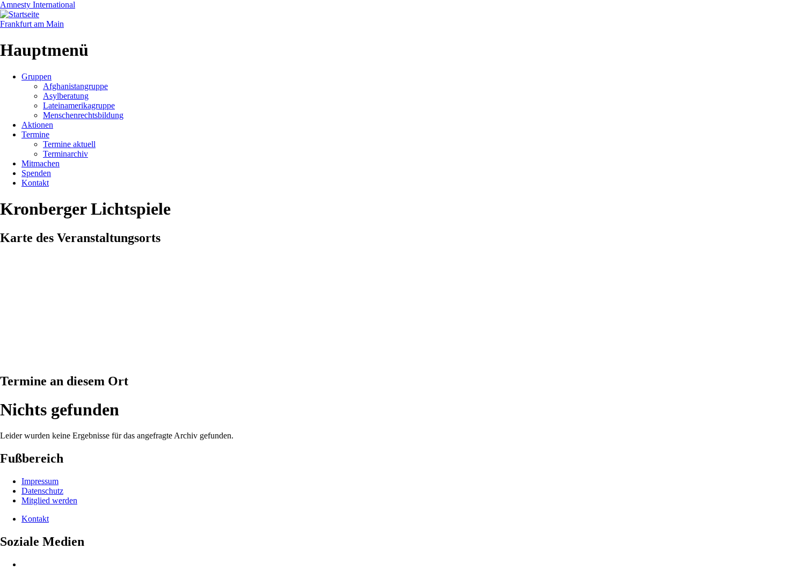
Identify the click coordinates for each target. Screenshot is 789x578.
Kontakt (35, 182)
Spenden (36, 173)
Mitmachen (40, 163)
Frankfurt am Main (32, 23)
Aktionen (37, 124)
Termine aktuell (69, 144)
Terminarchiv (65, 153)
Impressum (40, 481)
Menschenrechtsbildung (83, 115)
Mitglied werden (49, 500)
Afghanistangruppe (75, 86)
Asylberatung (66, 95)
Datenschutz (42, 490)
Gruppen (36, 76)
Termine (35, 134)
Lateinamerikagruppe (79, 105)
